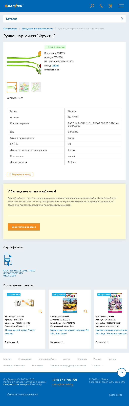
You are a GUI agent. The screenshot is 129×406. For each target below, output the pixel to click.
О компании (25, 359)
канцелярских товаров (16, 384)
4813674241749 (68, 323)
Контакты (97, 365)
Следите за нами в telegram (22, 394)
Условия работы (48, 359)
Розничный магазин (14, 365)
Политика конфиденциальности (68, 365)
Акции (66, 359)
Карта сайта (115, 395)
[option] (24, 62)
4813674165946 (23, 323)
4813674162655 (65, 61)
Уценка (97, 359)
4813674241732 (113, 323)
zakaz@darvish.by (62, 384)
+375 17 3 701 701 (64, 380)
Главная (7, 359)
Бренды (112, 359)
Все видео (37, 365)
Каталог (11, 18)
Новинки (82, 359)
